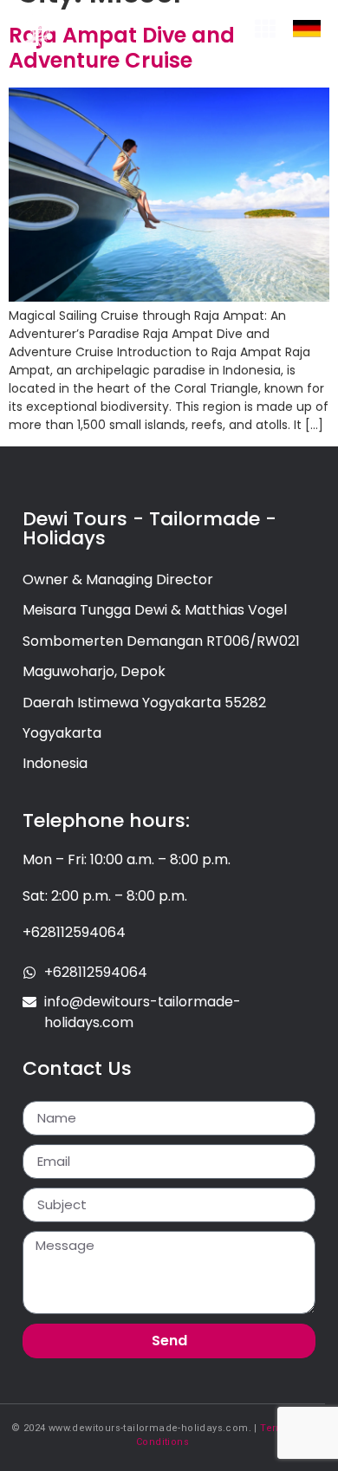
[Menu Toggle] (265, 28)
